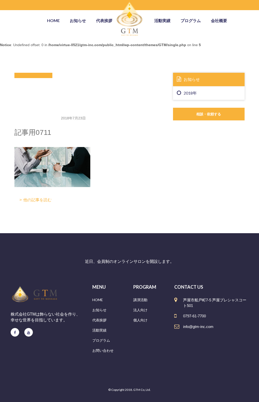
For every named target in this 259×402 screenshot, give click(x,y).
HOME (97, 300)
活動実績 (162, 20)
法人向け (140, 310)
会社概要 (219, 20)
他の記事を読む (37, 200)
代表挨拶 (104, 20)
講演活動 (140, 300)
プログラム (191, 20)
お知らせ (78, 20)
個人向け (140, 320)
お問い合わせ (103, 350)
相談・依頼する (208, 114)
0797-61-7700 (194, 316)
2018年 (190, 92)
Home (53, 20)
